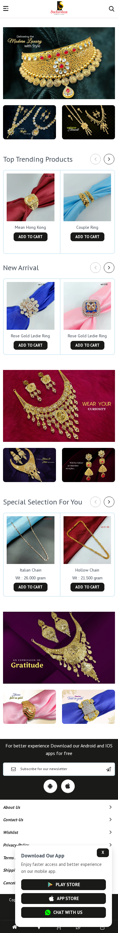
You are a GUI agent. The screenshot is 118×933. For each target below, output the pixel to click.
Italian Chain (30, 570)
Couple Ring (87, 227)
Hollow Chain (87, 570)
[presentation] (95, 159)
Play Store (68, 884)
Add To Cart (30, 236)
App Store (68, 898)
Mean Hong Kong (30, 227)
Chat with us (67, 912)
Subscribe (108, 769)
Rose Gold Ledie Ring (30, 336)
